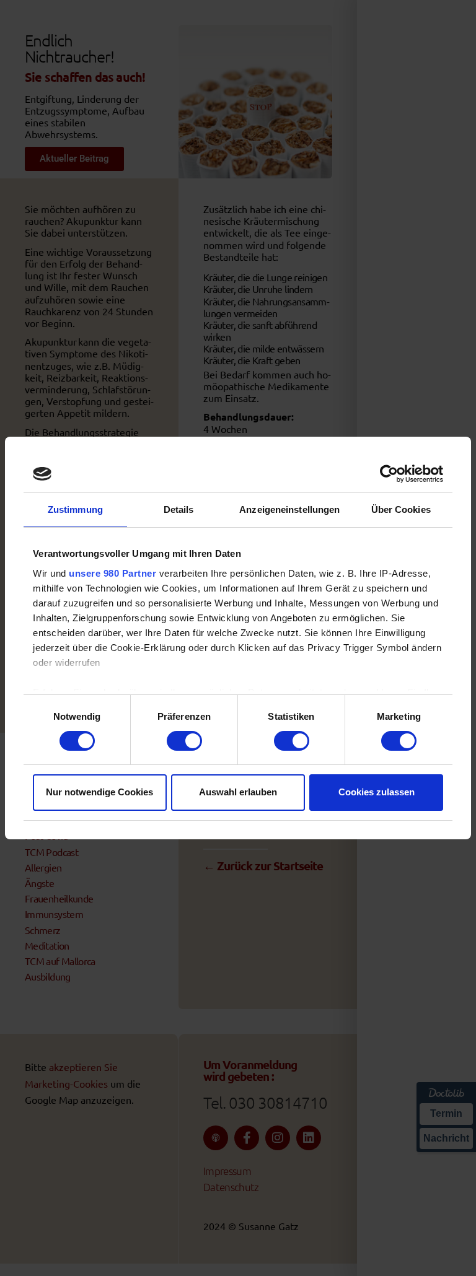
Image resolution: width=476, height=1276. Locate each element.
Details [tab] (179, 509)
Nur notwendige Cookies (99, 792)
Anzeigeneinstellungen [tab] (289, 509)
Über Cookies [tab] (401, 509)
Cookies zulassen (376, 792)
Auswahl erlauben (238, 792)
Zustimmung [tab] (75, 509)
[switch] (184, 741)
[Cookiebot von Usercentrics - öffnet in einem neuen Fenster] (389, 474)
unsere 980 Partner (112, 573)
